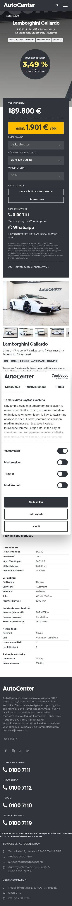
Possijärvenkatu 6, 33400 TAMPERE (32, 887)
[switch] (62, 462)
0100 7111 (20, 214)
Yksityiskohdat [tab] (36, 386)
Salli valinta (36, 514)
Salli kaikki (36, 502)
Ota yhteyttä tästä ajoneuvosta (28, 267)
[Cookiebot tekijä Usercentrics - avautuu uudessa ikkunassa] (52, 376)
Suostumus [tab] (12, 386)
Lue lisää (9, 739)
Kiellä (36, 526)
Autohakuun (12, 16)
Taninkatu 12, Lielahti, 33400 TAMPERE (34, 851)
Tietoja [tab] (59, 386)
